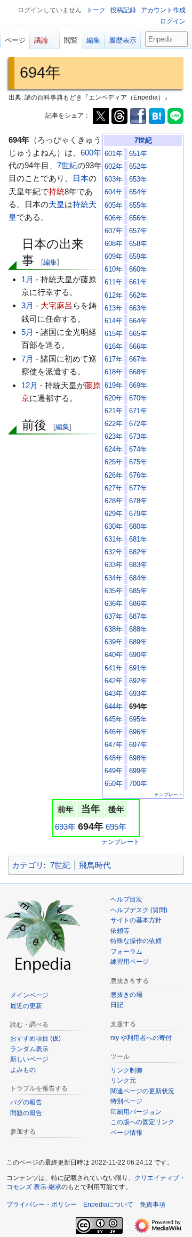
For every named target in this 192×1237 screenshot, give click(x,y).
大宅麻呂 (57, 305)
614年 (114, 321)
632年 (114, 552)
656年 (138, 218)
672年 (138, 424)
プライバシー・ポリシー (41, 1204)
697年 (138, 745)
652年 (138, 166)
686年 (138, 604)
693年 (138, 694)
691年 (138, 668)
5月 (27, 332)
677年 (138, 488)
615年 (114, 334)
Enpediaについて (108, 1204)
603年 (114, 179)
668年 (138, 372)
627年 (114, 488)
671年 (138, 411)
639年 (114, 642)
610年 (114, 269)
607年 (114, 231)
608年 (114, 244)
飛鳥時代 (95, 865)
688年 (138, 629)
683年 (138, 565)
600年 (91, 152)
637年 (114, 616)
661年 (138, 282)
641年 (114, 668)
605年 (114, 205)
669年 (138, 385)
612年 (114, 295)
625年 (114, 462)
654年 (138, 192)
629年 (114, 514)
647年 (114, 745)
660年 (138, 269)
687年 (138, 616)
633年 (114, 565)
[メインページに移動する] (42, 935)
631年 (114, 539)
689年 (138, 642)
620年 (114, 398)
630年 (114, 526)
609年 (114, 256)
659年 (138, 256)
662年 (138, 295)
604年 (114, 192)
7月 (27, 358)
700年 (138, 784)
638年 (114, 629)
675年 (138, 462)
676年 (138, 475)
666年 (138, 346)
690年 (138, 655)
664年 (138, 321)
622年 (114, 424)
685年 (138, 591)
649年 (114, 771)
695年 (138, 719)
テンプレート (168, 794)
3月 (27, 305)
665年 (138, 334)
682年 (138, 552)
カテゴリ (28, 865)
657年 (138, 231)
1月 (27, 279)
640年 (114, 655)
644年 (114, 706)
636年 (114, 604)
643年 (114, 694)
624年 (114, 449)
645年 (114, 719)
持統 (57, 191)
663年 (138, 308)
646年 (114, 732)
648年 (114, 758)
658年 (138, 244)
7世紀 (143, 140)
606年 (114, 218)
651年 (138, 154)
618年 (114, 372)
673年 (138, 436)
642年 (114, 681)
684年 (138, 578)
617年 (114, 359)
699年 (138, 771)
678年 (138, 501)
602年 (114, 166)
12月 (29, 385)
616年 (114, 346)
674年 (138, 449)
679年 (138, 514)
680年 (138, 526)
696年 (138, 732)
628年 (114, 501)
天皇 (57, 204)
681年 (138, 539)
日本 (81, 178)
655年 (138, 205)
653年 (138, 179)
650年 (114, 784)
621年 (114, 411)
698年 (138, 758)
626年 (114, 475)
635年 (114, 591)
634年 (114, 578)
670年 (138, 398)
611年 (114, 282)
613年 (114, 308)
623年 (114, 436)
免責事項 (152, 1204)
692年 (138, 681)
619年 (114, 385)
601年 (114, 154)
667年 (138, 359)
